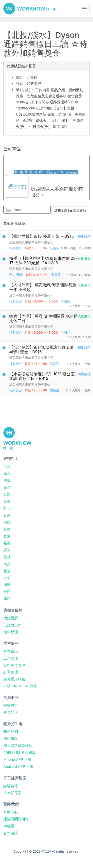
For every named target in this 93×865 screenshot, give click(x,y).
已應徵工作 (12, 625)
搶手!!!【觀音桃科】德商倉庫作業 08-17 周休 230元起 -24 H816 (43, 260)
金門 (7, 591)
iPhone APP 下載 (17, 759)
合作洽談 (10, 833)
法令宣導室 (12, 793)
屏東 (7, 550)
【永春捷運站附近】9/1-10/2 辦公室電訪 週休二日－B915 (42, 376)
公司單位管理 (14, 665)
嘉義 (7, 543)
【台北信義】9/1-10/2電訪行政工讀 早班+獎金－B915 (41, 349)
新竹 (7, 487)
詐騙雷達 (10, 786)
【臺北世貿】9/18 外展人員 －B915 (41, 236)
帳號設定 (10, 705)
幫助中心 (10, 812)
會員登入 (10, 712)
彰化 (7, 508)
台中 (7, 501)
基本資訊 (10, 651)
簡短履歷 (10, 618)
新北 (7, 473)
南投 (7, 564)
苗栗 (7, 494)
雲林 (7, 557)
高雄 (7, 522)
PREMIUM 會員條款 (19, 752)
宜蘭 (7, 536)
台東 (7, 578)
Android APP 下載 (18, 766)
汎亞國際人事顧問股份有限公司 (31, 242)
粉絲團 (8, 826)
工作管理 (10, 658)
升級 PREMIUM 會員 (20, 686)
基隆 (7, 529)
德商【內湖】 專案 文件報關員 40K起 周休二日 (43, 318)
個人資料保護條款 (17, 745)
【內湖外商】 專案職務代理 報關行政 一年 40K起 (43, 287)
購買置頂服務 (14, 679)
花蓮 (7, 571)
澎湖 (7, 584)
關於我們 (10, 731)
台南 (7, 515)
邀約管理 (10, 632)
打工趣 (29, 8)
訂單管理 (10, 672)
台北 (7, 466)
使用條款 (10, 738)
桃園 (7, 480)
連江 (7, 598)
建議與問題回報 (16, 819)
